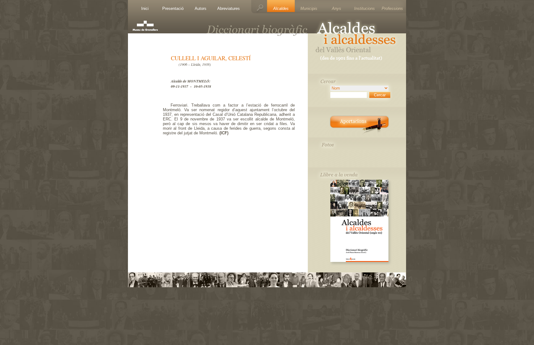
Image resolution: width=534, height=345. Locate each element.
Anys (336, 8)
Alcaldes (281, 8)
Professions (392, 8)
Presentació (173, 8)
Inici (145, 8)
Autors (200, 8)
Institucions (364, 8)
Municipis (308, 8)
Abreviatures (228, 8)
